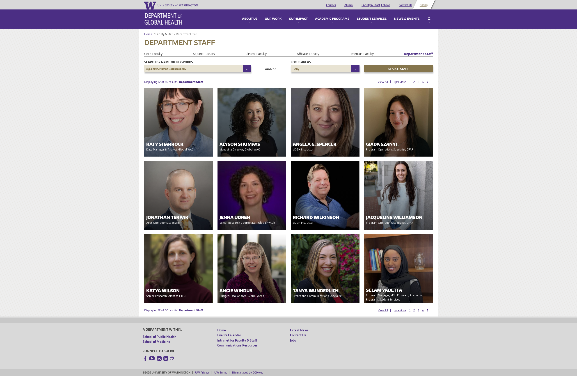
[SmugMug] (172, 358)
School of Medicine (156, 342)
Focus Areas (301, 62)
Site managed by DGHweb (247, 372)
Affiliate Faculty (308, 54)
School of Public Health (159, 337)
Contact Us (405, 5)
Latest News (299, 330)
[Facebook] (145, 358)
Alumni (348, 5)
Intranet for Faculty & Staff (237, 340)
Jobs (293, 340)
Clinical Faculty (256, 54)
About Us (249, 19)
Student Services (372, 19)
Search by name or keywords (168, 62)
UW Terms (220, 372)
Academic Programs (332, 19)
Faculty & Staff (164, 34)
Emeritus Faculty (362, 54)
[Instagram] (159, 358)
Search (429, 19)
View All (383, 82)
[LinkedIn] (165, 358)
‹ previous (400, 82)
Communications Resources (237, 345)
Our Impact (298, 19)
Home (148, 34)
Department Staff (418, 54)
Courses (331, 5)
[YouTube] (152, 358)
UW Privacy (202, 372)
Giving (424, 5)
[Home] (163, 19)
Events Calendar (229, 335)
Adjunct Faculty (204, 54)
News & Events (406, 19)
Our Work (273, 19)
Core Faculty (153, 54)
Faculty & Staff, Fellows (376, 5)
